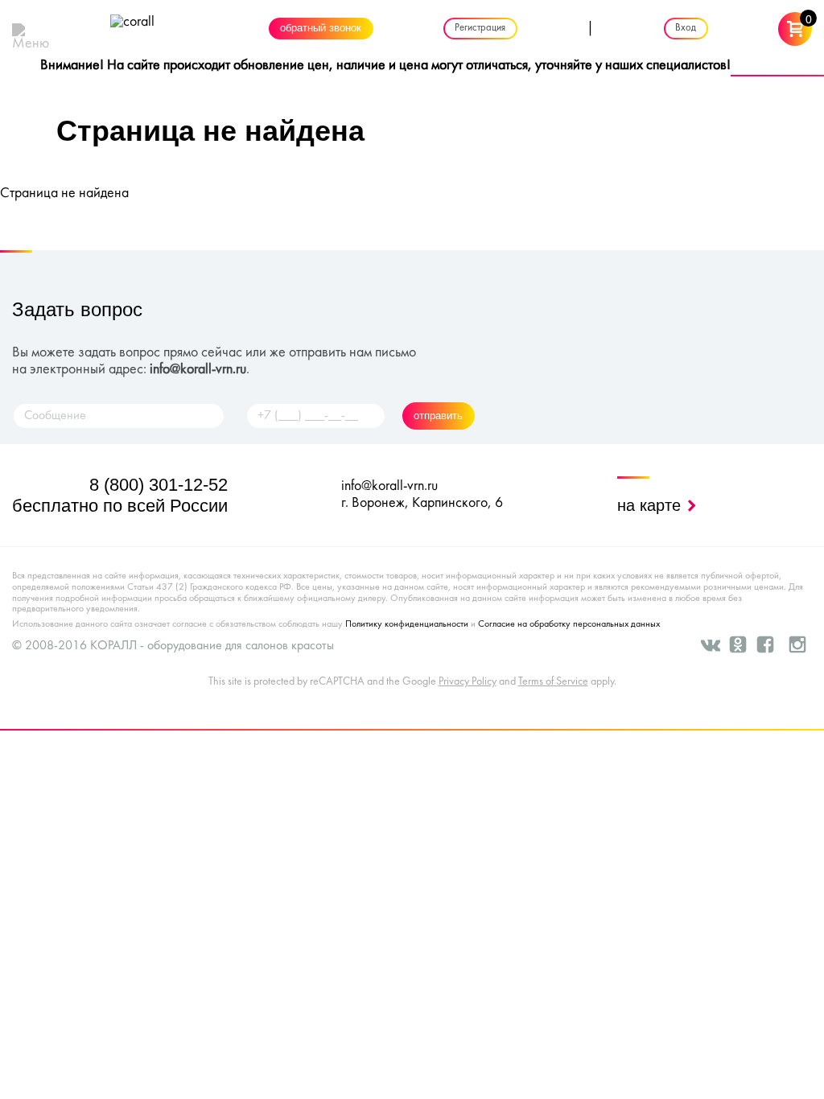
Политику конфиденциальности (406, 624)
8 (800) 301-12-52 (158, 485)
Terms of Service (553, 682)
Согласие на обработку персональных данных (569, 624)
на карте (651, 505)
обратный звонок (320, 29)
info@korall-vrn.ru (198, 370)
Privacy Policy (467, 682)
